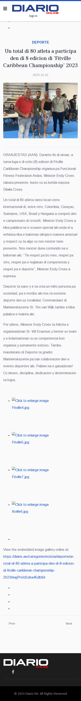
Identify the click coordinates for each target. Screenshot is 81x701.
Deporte (40, 42)
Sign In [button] (33, 16)
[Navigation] (5, 8)
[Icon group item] (13, 672)
